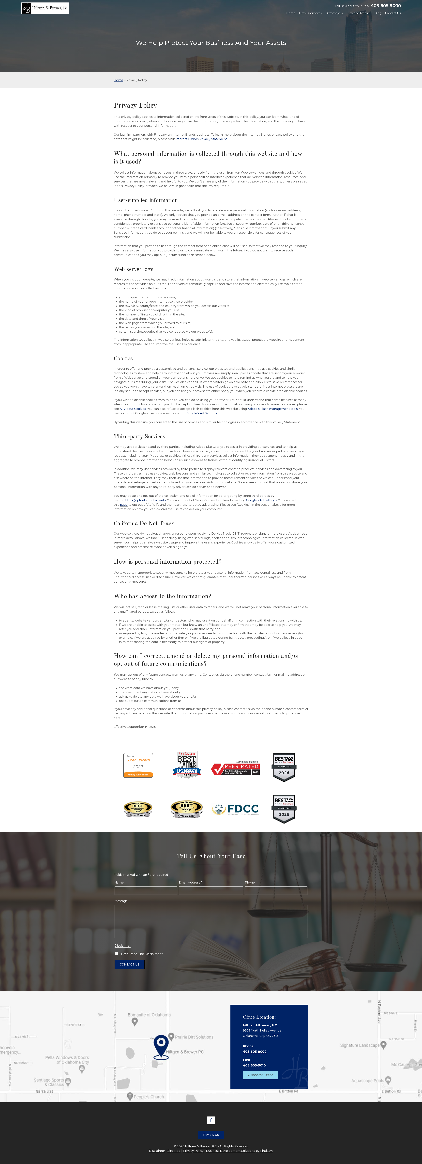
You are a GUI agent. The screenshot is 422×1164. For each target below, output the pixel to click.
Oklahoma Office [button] (260, 1075)
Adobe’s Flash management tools (273, 409)
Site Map (174, 1151)
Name (119, 882)
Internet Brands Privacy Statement (201, 139)
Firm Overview (309, 13)
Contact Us (393, 13)
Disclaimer (123, 945)
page (124, 505)
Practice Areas (357, 13)
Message (121, 901)
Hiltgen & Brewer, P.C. (201, 1146)
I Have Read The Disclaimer (141, 954)
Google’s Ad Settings (201, 413)
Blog (378, 13)
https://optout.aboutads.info (145, 500)
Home (290, 13)
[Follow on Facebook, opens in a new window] (211, 1120)
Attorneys (334, 13)
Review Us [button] (211, 1135)
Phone (250, 882)
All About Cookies (133, 409)
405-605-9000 (386, 5)
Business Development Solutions (230, 1151)
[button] (418, 1140)
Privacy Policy (193, 1151)
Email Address (190, 882)
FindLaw (266, 1151)
